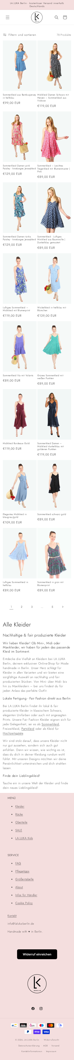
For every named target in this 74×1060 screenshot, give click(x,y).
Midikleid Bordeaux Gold (16, 443)
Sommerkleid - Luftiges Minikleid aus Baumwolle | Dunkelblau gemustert (51, 239)
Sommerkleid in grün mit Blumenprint (50, 584)
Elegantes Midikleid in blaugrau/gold (15, 516)
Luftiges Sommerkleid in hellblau (15, 584)
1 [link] (11, 607)
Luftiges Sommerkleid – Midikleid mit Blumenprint (16, 309)
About (19, 887)
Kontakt (12, 916)
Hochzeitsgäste (13, 733)
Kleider (19, 806)
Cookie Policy (24, 903)
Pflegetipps (22, 871)
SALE (18, 830)
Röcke (19, 814)
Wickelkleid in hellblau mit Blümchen (51, 309)
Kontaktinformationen (31, 1051)
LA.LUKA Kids (24, 838)
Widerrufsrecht (51, 1039)
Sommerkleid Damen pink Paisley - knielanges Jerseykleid (19, 167)
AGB (45, 1045)
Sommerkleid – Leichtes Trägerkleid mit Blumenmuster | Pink (53, 168)
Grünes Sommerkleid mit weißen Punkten (50, 377)
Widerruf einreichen (37, 954)
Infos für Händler (26, 895)
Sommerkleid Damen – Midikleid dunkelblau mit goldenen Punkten (50, 446)
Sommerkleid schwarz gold (51, 514)
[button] (7, 17)
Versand (55, 1045)
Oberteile (21, 822)
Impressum (51, 1051)
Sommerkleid (50, 724)
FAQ (18, 863)
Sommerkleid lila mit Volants (18, 375)
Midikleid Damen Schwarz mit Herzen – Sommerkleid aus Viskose (53, 97)
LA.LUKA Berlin (31, 1039)
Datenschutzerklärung (29, 1045)
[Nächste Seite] (62, 607)
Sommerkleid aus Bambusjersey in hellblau (19, 96)
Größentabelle (24, 879)
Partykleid (27, 729)
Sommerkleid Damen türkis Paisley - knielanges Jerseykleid (19, 238)
